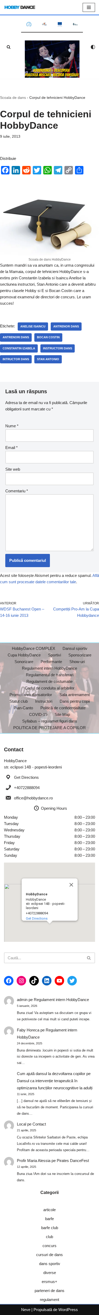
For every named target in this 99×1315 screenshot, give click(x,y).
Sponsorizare (79, 655)
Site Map (62, 714)
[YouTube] (59, 980)
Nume (11, 426)
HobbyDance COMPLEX (33, 648)
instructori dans (57, 348)
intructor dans (16, 359)
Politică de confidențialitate (63, 708)
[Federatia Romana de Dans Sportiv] (28, 24)
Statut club (19, 701)
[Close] (71, 884)
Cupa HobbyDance (24, 655)
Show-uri (77, 661)
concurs (49, 1245)
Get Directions (26, 777)
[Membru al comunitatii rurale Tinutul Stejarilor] (75, 24)
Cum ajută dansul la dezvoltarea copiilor (51, 1073)
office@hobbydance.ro (33, 798)
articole (49, 1209)
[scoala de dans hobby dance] (49, 254)
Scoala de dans (13, 97)
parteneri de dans (49, 1290)
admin (22, 999)
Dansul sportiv (75, 648)
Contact (39, 1124)
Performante (51, 661)
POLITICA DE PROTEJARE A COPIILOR (49, 727)
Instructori (43, 701)
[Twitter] (72, 980)
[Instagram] (21, 980)
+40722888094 (27, 787)
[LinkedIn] (46, 980)
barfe (49, 1218)
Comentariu (16, 491)
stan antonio (48, 359)
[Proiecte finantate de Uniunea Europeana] (59, 24)
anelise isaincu (32, 326)
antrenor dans (66, 326)
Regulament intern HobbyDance (49, 668)
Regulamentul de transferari (49, 675)
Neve (25, 1309)
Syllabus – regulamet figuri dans (49, 721)
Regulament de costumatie (49, 681)
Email (11, 447)
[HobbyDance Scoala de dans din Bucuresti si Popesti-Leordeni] (20, 7)
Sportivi (54, 655)
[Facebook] (8, 980)
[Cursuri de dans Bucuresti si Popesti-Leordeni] (52, 59)
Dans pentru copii (75, 701)
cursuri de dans (49, 1254)
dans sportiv (49, 1263)
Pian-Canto (23, 708)
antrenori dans (16, 337)
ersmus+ (49, 1281)
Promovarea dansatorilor (31, 694)
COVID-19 (38, 714)
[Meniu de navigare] (89, 7)
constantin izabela (19, 348)
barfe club (49, 1227)
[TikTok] (34, 980)
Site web (12, 469)
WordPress (68, 1309)
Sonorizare (24, 661)
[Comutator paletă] (93, 47)
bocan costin (48, 337)
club (49, 1236)
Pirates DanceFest (73, 1160)
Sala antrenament (74, 694)
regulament (49, 1299)
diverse (49, 1272)
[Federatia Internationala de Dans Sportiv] (44, 24)
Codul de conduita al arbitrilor (49, 688)
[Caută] (9, 47)
